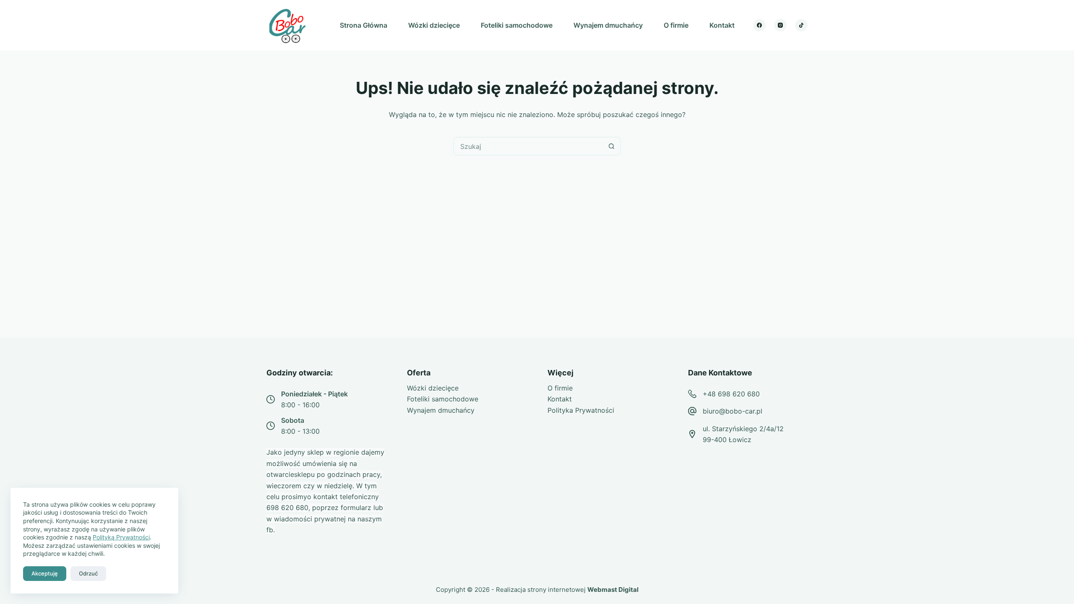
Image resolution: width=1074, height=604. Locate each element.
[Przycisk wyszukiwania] (611, 146)
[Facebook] (759, 25)
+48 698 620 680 (731, 394)
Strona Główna (363, 25)
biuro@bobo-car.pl (732, 411)
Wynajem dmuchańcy (608, 25)
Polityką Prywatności (121, 537)
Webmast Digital (613, 590)
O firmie (676, 25)
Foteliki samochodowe (517, 25)
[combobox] (528, 146)
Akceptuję (44, 573)
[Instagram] (780, 25)
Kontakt (722, 25)
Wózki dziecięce (434, 25)
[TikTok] (801, 25)
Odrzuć (88, 573)
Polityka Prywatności (580, 410)
